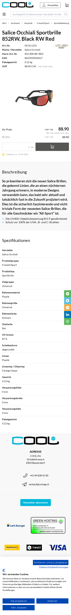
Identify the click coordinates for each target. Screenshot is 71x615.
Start (4, 23)
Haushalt (28, 23)
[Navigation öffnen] (4, 14)
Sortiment (15, 23)
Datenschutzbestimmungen (53, 567)
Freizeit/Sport (43, 23)
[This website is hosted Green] (48, 525)
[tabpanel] (35, 97)
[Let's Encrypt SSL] (15, 525)
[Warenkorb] (67, 5)
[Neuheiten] (67, 293)
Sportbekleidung (61, 23)
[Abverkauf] (67, 307)
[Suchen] (65, 14)
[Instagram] (67, 321)
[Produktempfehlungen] (67, 300)
